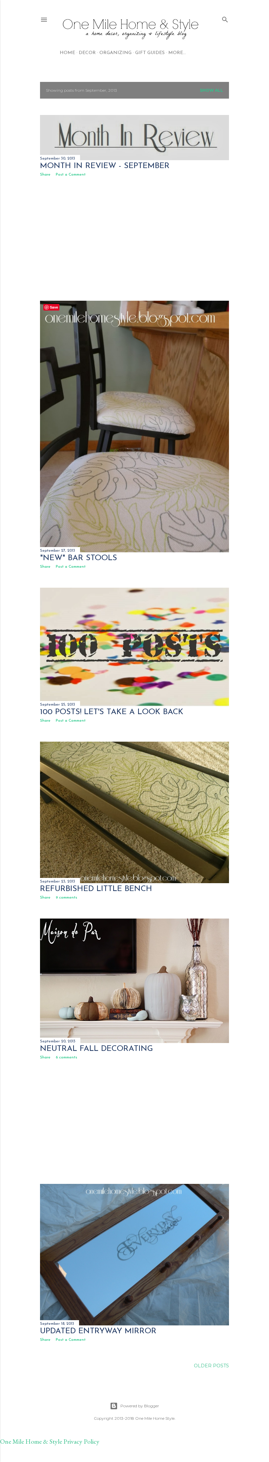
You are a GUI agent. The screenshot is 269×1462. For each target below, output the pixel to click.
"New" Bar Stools (78, 558)
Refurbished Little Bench (96, 889)
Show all (211, 90)
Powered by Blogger (139, 1405)
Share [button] (45, 175)
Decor (87, 52)
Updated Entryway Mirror (98, 1331)
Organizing (115, 52)
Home (67, 52)
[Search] (225, 18)
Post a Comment (71, 175)
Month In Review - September (105, 166)
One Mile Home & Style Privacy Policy (49, 1441)
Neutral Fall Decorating (96, 1049)
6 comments (66, 1057)
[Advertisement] (134, 239)
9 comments (66, 898)
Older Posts (211, 1366)
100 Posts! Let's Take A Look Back (111, 712)
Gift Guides (150, 52)
